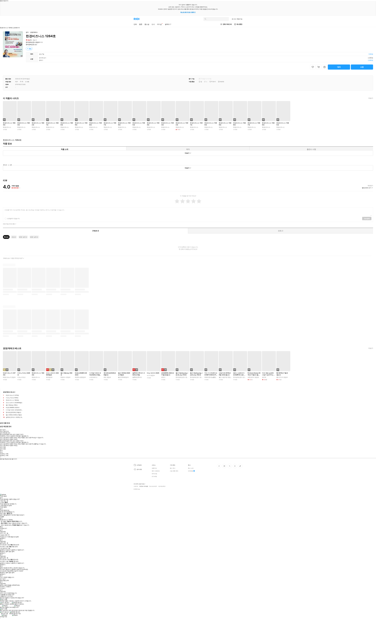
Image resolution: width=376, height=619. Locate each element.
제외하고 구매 (4, 454)
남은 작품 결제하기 (5, 515)
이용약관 (136, 486)
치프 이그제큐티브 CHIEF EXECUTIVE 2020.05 (210, 374)
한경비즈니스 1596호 (124, 124)
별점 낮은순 (34, 237)
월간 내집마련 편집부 (225, 377)
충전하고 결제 (4, 551)
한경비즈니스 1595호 (138, 124)
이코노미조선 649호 (23, 374)
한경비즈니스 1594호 (153, 124)
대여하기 (2, 586)
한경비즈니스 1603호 (23, 124)
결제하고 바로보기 (5, 550)
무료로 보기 (3, 537)
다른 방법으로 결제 (6, 505)
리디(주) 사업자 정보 (139, 484)
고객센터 (139, 465)
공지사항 (139, 469)
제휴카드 (154, 468)
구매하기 (8, 586)
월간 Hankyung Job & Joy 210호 (182, 374)
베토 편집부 (107, 377)
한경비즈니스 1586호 (268, 124)
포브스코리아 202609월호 (52, 374)
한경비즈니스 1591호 (196, 124)
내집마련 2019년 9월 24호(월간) (225, 374)
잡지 (27, 32)
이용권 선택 (3, 535)
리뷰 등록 (367, 218)
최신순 (6, 237)
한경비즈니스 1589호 (225, 124)
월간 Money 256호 (66, 374)
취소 (1, 450)
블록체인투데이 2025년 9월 (138, 374)
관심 (30, 48)
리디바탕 (154, 476)
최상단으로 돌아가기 (11, 459)
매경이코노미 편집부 (9, 377)
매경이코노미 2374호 (9, 374)
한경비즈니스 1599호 (81, 124)
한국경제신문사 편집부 (33, 42)
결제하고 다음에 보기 (17, 550)
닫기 (4, 579)
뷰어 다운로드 (156, 471)
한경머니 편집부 (65, 377)
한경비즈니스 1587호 (254, 124)
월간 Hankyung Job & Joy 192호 (196, 374)
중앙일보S (49, 377)
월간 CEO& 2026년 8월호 (124, 374)
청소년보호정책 (153, 486)
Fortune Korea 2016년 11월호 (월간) (254, 374)
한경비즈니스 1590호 (210, 124)
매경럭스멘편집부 (80, 377)
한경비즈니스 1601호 (52, 124)
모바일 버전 (3, 616)
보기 (1, 579)
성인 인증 (3, 447)
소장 (362, 67)
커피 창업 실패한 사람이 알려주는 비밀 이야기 (268, 374)
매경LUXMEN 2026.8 (81, 374)
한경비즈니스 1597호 (110, 124)
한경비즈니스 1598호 (95, 124)
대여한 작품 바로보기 (18, 515)
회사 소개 (190, 468)
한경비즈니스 (7, 127)
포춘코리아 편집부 (253, 377)
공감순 (14, 237)
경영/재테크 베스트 (9, 392)
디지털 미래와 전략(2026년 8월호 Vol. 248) (95, 374)
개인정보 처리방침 (143, 486)
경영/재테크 (34, 32)
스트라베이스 (93, 377)
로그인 (237, 19)
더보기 (370, 98)
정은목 (264, 377)
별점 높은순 (23, 237)
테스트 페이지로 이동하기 (188, 12)
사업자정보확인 (161, 486)
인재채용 (190, 471)
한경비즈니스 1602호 (38, 124)
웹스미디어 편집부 (282, 377)
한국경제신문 (30, 44)
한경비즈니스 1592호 (182, 124)
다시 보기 (10, 596)
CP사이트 (154, 473)
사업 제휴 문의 (174, 471)
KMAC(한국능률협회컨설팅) (212, 377)
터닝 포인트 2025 (153, 373)
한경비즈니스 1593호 (167, 124)
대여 (339, 67)
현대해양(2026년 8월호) (110, 374)
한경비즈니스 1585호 (282, 124)
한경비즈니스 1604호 (9, 124)
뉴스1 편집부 (151, 375)
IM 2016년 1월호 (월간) (282, 374)
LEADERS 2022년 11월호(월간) (167, 374)
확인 (1, 527)
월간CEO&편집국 (123, 377)
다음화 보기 (3, 596)
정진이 (163, 377)
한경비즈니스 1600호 (67, 124)
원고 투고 (172, 468)
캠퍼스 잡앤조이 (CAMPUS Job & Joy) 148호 (239, 374)
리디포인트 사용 (5, 548)
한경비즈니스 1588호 (239, 124)
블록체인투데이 (137, 377)
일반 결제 (11, 551)
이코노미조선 (21, 377)
